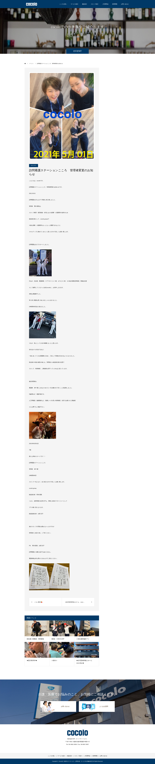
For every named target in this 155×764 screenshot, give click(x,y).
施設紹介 (84, 4)
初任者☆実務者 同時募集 (35, 639)
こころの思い (63, 4)
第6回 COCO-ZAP (57, 639)
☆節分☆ (54, 660)
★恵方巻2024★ (32, 660)
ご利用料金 (105, 4)
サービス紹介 (74, 4)
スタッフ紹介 (94, 4)
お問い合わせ (125, 4)
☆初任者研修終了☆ (82, 639)
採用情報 (114, 4)
